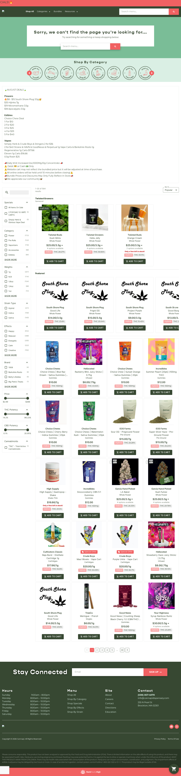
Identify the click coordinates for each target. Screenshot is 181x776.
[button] (7, 192)
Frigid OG (95, 310)
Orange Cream (134, 238)
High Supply (53, 488)
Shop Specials (74, 704)
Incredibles (161, 368)
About (108, 695)
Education (110, 712)
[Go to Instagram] (177, 726)
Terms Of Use (173, 739)
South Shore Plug (55, 307)
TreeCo (89, 613)
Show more (11, 259)
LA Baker (125, 492)
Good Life (55, 310)
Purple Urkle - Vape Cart (125, 559)
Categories (42, 12)
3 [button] (102, 650)
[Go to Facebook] (171, 726)
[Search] (174, 11)
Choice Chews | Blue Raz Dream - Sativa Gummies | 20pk (53, 375)
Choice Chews (52, 368)
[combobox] (55, 245)
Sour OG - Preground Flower (125, 431)
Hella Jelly (95, 238)
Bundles (58, 12)
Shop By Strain (75, 712)
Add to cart (56, 261)
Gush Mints (55, 238)
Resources (70, 12)
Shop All (30, 12)
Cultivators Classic (52, 551)
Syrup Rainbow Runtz (161, 616)
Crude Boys (89, 556)
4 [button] (107, 650)
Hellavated (89, 368)
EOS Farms (125, 428)
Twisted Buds (55, 234)
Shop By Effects (75, 708)
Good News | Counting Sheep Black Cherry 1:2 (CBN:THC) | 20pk (125, 619)
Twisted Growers (94, 234)
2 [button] (97, 650)
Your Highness (161, 613)
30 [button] (122, 650)
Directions (110, 708)
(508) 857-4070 (146, 695)
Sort (167, 187)
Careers (109, 699)
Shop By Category (77, 699)
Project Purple (135, 310)
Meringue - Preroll (89, 616)
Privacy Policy (160, 739)
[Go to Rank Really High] (90, 772)
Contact (109, 704)
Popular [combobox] (169, 190)
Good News (125, 613)
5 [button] (112, 650)
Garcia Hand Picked (125, 488)
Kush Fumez (161, 492)
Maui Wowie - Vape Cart (89, 559)
